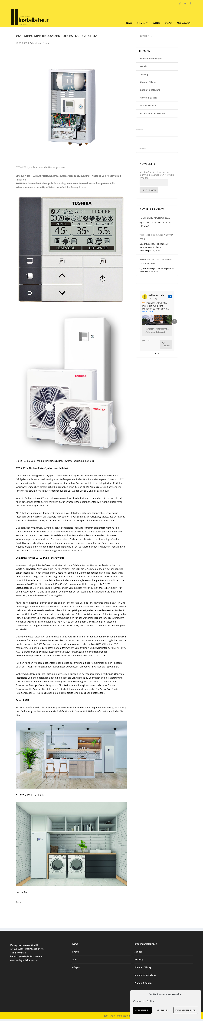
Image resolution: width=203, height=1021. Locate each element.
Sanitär (143, 66)
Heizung (144, 74)
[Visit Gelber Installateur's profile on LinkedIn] (145, 296)
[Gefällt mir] (143, 344)
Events (156, 23)
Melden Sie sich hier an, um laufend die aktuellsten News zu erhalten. (157, 175)
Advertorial (36, 42)
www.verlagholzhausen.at (24, 960)
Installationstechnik (150, 89)
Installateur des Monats (152, 113)
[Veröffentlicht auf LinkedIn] (170, 297)
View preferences (185, 1010)
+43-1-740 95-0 (18, 952)
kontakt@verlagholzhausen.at (26, 956)
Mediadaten (183, 23)
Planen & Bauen (148, 97)
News (129, 23)
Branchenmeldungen (151, 58)
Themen (141, 23)
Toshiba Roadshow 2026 (155, 217)
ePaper (168, 23)
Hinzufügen (148, 190)
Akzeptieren (142, 1010)
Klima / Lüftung (148, 82)
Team (105, 1015)
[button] (139, 321)
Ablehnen (163, 1010)
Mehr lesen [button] (148, 311)
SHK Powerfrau (148, 105)
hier (18, 715)
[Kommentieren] (148, 344)
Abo (74, 959)
